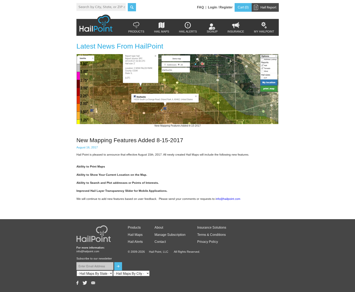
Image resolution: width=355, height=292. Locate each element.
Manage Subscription (170, 234)
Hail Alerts (188, 27)
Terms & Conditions (211, 234)
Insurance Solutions (211, 227)
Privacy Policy (207, 241)
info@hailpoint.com (87, 251)
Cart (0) (243, 7)
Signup (212, 31)
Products (136, 27)
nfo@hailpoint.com (228, 198)
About (158, 227)
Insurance (235, 27)
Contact (160, 241)
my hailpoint (264, 27)
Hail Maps (161, 27)
